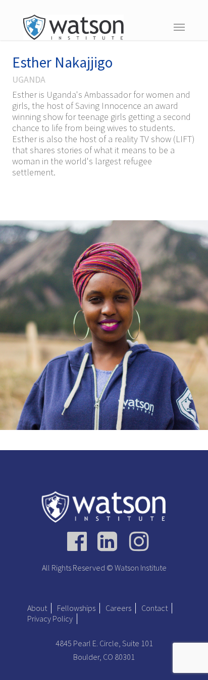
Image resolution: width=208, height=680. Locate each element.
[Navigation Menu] (179, 27)
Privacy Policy (50, 618)
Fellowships (76, 608)
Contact (154, 608)
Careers (118, 608)
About (37, 608)
